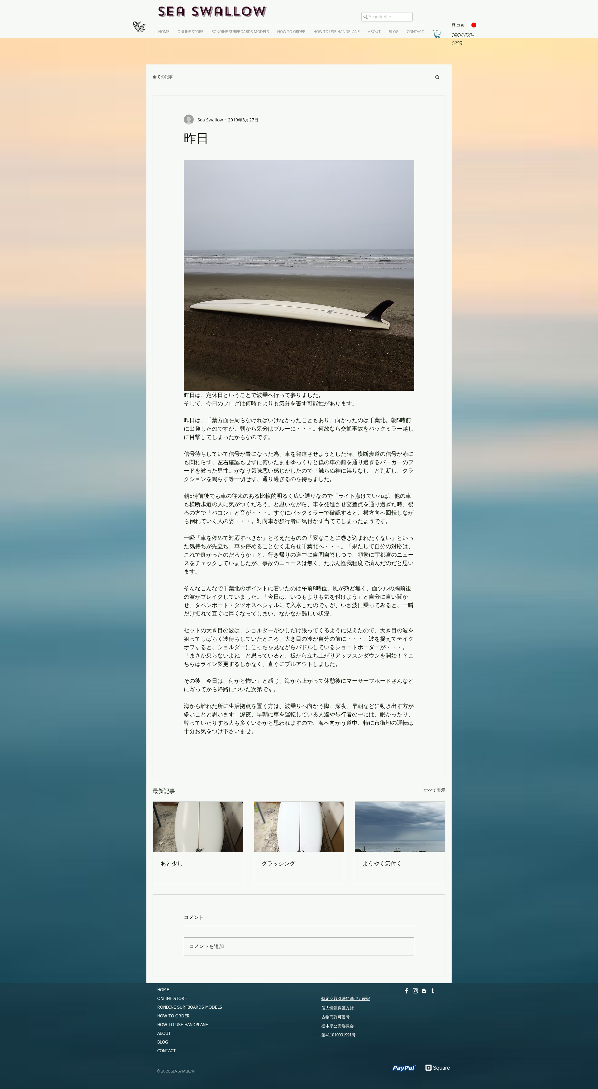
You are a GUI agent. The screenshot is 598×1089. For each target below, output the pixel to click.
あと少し (171, 863)
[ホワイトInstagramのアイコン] (415, 990)
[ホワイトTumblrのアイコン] (432, 990)
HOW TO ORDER (173, 1016)
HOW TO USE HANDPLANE (182, 1025)
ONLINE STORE (172, 999)
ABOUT (164, 1033)
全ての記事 (163, 77)
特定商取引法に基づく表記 (345, 998)
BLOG (162, 1042)
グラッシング (278, 863)
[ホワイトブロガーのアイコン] (424, 990)
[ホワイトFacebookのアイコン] (406, 990)
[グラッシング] (299, 827)
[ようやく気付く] (400, 827)
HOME (163, 990)
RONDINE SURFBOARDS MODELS (186, 1007)
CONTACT (166, 1051)
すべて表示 (434, 790)
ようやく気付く (382, 863)
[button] (437, 34)
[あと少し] (198, 827)
